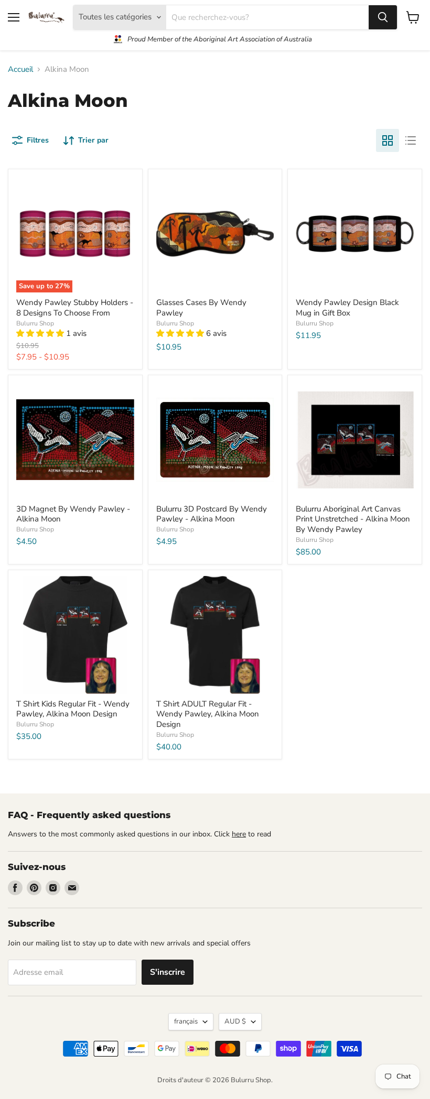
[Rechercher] (383, 17)
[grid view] (387, 140)
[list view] (410, 140)
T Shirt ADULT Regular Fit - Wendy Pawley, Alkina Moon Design (207, 714)
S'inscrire (167, 972)
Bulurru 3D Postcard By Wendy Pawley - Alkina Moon (211, 514)
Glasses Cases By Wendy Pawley (201, 307)
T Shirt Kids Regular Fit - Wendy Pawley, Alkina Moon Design (73, 709)
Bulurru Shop (35, 323)
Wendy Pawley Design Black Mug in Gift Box (347, 307)
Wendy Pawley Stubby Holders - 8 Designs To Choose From (74, 307)
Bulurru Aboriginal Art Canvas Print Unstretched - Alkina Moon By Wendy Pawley (353, 519)
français (186, 1021)
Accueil (20, 69)
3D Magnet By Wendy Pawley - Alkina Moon (73, 514)
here (239, 834)
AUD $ (235, 1021)
